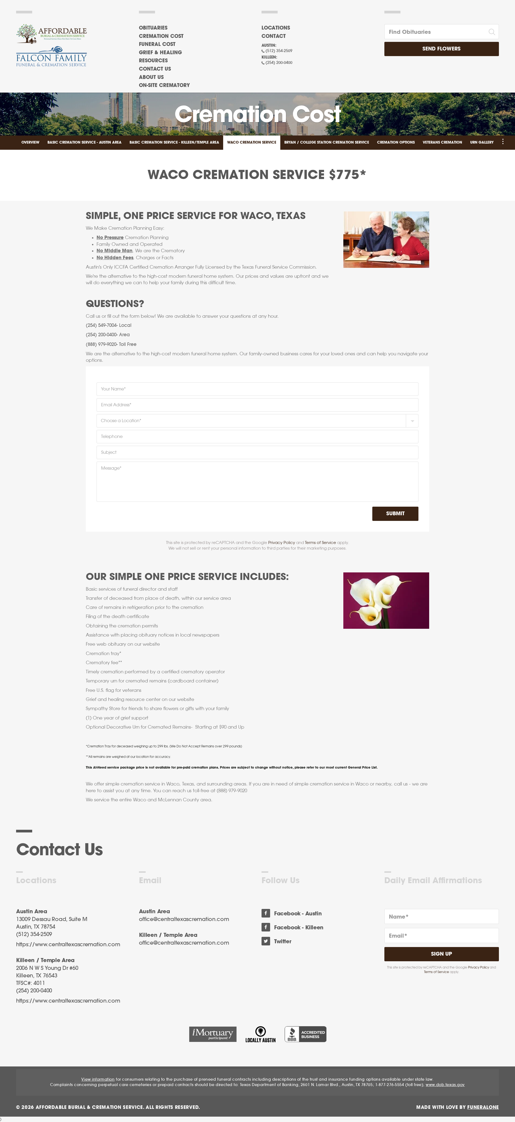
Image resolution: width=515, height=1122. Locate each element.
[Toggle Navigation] (503, 141)
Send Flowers (441, 49)
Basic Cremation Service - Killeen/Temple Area (174, 142)
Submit (395, 513)
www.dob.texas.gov (445, 1085)
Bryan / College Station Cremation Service (326, 142)
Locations (276, 28)
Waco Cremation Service (251, 142)
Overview (30, 142)
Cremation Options (396, 142)
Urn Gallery (482, 142)
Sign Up (441, 954)
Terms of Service (320, 542)
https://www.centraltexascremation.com (68, 944)
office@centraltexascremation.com (184, 919)
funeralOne (483, 1107)
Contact (274, 36)
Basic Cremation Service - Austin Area (84, 142)
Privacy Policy (281, 542)
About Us (151, 77)
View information (98, 1079)
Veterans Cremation (442, 142)
